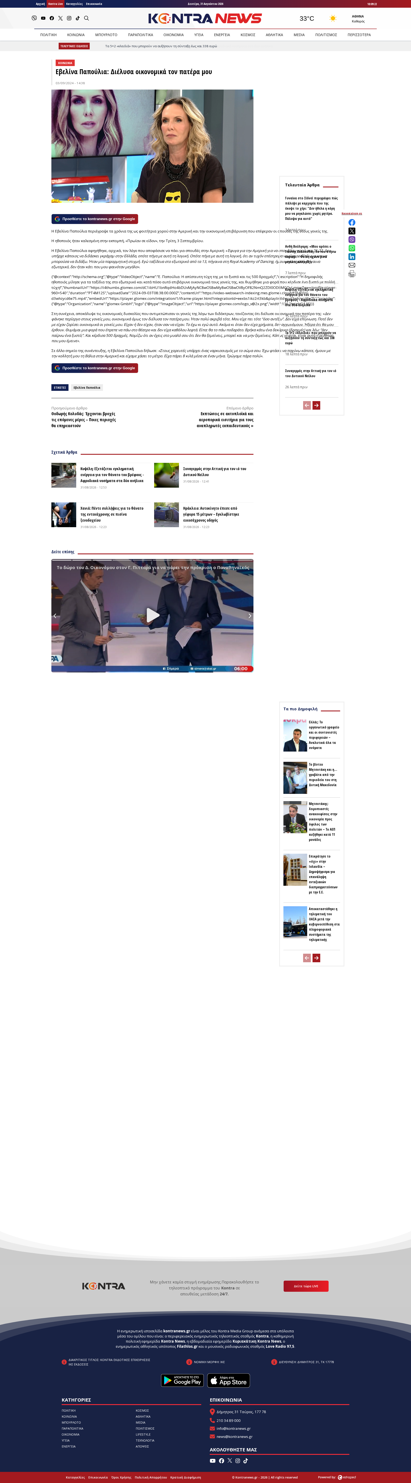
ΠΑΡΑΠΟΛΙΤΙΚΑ (140, 34)
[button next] (316, 405)
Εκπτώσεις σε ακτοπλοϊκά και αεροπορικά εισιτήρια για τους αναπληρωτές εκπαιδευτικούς (225, 419)
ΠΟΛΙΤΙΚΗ (48, 34)
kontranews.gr (176, 1331)
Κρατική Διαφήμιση (185, 1477)
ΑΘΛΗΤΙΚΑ (274, 34)
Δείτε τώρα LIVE (306, 1286)
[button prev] (307, 405)
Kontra (262, 1336)
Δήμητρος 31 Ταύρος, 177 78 (241, 1411)
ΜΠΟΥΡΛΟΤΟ (106, 34)
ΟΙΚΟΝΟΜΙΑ (174, 34)
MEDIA (299, 34)
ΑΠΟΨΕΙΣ (142, 1446)
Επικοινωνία (94, 4)
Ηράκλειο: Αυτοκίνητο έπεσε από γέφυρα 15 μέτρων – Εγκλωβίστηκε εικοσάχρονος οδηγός (211, 514)
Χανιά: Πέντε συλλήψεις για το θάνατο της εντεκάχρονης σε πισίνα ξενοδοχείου (111, 514)
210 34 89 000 (229, 1420)
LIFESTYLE (143, 1434)
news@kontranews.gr (235, 1436)
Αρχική (40, 4)
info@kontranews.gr (234, 1428)
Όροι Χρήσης (121, 1477)
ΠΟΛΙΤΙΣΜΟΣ (326, 34)
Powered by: (331, 1477)
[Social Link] (34, 18)
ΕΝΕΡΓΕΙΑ (222, 34)
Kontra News (173, 1341)
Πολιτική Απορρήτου (151, 1477)
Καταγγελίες (74, 4)
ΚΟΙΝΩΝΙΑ (76, 34)
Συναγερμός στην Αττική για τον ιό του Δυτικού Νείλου (214, 471)
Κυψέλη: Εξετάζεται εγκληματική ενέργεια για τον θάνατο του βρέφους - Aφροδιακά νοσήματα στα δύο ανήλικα (112, 474)
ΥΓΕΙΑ (198, 34)
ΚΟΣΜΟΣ (248, 34)
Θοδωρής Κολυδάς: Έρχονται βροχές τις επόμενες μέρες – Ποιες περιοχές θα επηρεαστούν (83, 419)
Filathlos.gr (187, 1346)
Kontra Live (55, 4)
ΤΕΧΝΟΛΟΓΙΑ (145, 1440)
